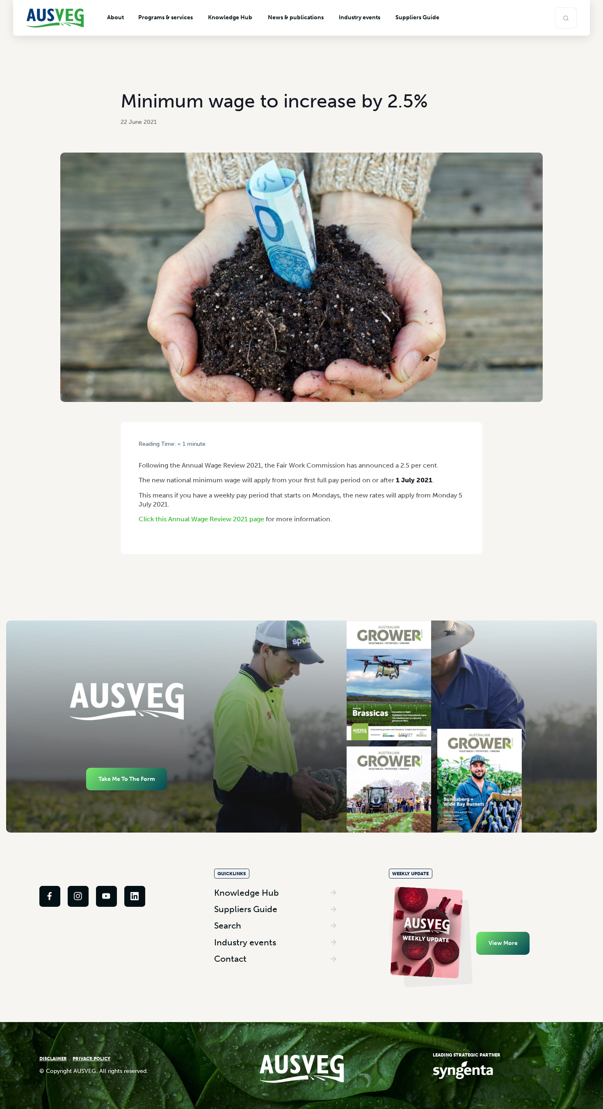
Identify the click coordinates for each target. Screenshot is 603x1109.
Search (227, 925)
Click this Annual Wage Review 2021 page (201, 519)
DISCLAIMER (53, 1058)
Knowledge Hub (246, 893)
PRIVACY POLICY (91, 1058)
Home (146, 451)
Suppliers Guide (245, 909)
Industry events (245, 942)
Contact (230, 959)
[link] (49, 896)
